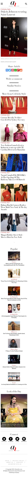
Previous (3, 411)
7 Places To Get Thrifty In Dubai (14, 351)
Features (14, 262)
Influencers (14, 332)
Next (25, 411)
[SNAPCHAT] (4, 439)
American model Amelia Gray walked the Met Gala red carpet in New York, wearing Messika (13, 425)
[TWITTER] (17, 439)
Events (14, 383)
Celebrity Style (5, 115)
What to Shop (14, 349)
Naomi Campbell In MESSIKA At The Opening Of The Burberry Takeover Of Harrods (13, 177)
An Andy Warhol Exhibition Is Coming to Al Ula (14, 384)
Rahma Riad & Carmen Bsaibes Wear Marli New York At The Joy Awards (14, 207)
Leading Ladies (14, 297)
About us (9, 462)
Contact (19, 462)
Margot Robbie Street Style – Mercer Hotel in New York (12, 236)
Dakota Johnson (5, 61)
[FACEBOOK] (11, 439)
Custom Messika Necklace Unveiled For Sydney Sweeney (13, 119)
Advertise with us (14, 464)
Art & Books (14, 279)
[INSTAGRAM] (24, 439)
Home (7, 460)
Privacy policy (18, 460)
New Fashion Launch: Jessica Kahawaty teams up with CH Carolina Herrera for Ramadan (13, 147)
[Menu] (2, 4)
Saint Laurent (13, 61)
